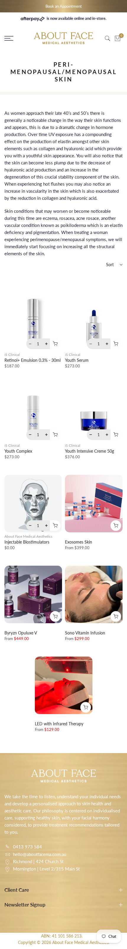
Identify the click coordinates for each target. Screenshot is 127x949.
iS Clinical (12, 354)
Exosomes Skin (78, 541)
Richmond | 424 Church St (38, 861)
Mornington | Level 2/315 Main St (46, 868)
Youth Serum (77, 360)
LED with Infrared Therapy (59, 723)
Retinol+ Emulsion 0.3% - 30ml (32, 360)
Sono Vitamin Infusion (85, 632)
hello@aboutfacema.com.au (39, 854)
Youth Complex (18, 451)
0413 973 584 (27, 846)
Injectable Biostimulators (26, 541)
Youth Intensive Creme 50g (89, 451)
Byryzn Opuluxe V (20, 632)
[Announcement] (63, 6)
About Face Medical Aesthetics (28, 536)
